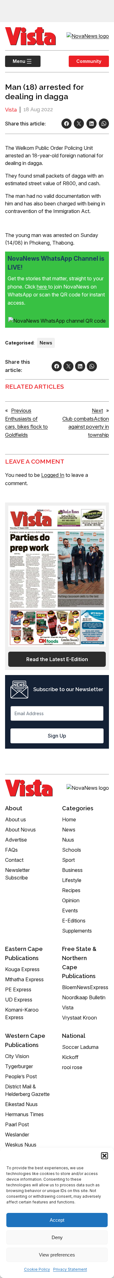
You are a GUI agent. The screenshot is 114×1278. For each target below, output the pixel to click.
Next (97, 410)
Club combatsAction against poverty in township (85, 427)
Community (88, 61)
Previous (21, 410)
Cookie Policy (37, 1269)
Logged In (52, 475)
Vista (11, 110)
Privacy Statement (70, 1269)
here (42, 286)
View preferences (57, 1254)
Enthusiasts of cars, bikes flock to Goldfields (26, 427)
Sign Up (57, 736)
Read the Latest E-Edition (57, 659)
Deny (57, 1237)
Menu (15, 61)
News (46, 342)
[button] (104, 1156)
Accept (57, 1220)
